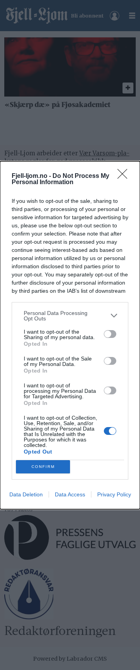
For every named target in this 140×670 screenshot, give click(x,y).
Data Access (70, 494)
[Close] (124, 176)
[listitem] (70, 315)
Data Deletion (26, 494)
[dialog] (70, 335)
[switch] (110, 334)
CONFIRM (43, 466)
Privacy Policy (114, 494)
